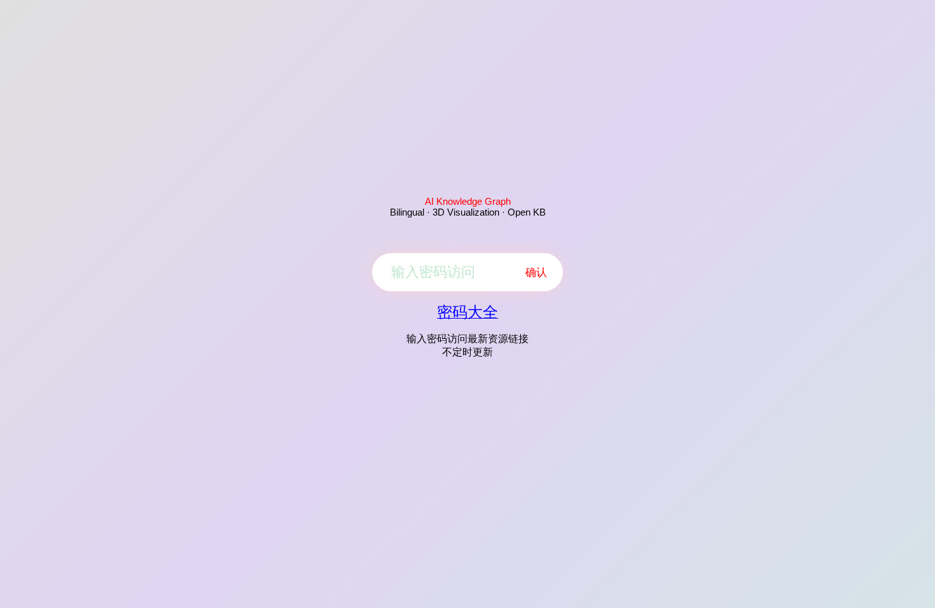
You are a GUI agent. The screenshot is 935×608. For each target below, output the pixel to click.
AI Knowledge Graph (468, 201)
